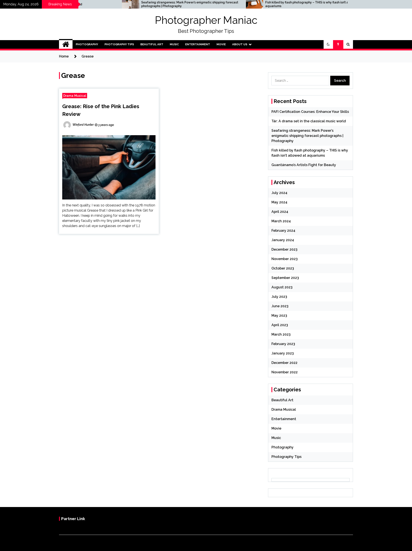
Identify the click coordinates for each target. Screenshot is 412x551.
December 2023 (284, 249)
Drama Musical (74, 95)
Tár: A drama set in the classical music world (308, 121)
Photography (87, 44)
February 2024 (283, 231)
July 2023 (279, 297)
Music (174, 44)
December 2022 (284, 363)
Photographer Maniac (206, 20)
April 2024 (279, 212)
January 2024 (282, 240)
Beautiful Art (151, 44)
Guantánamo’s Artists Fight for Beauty (303, 165)
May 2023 (279, 315)
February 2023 (283, 344)
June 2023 (279, 306)
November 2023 (284, 259)
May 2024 (279, 202)
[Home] (66, 44)
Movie (221, 44)
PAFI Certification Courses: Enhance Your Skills (310, 112)
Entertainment (197, 44)
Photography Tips (119, 44)
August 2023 (281, 287)
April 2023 (279, 325)
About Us (239, 44)
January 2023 (282, 353)
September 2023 (285, 278)
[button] (328, 44)
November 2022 (284, 372)
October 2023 (282, 268)
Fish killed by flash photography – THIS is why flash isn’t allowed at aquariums (283, 4)
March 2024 (281, 221)
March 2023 (281, 334)
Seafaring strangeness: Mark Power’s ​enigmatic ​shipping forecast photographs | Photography (159, 4)
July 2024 (279, 193)
